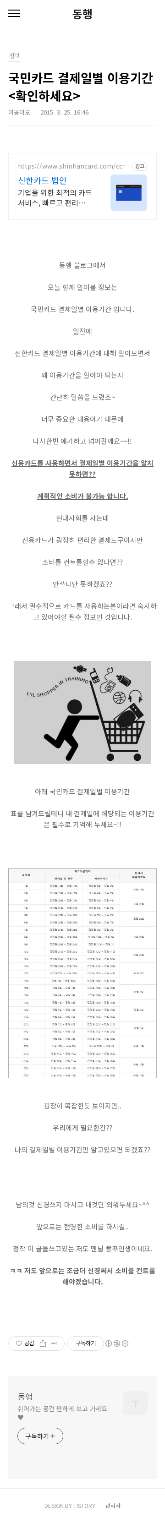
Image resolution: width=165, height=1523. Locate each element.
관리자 (113, 1505)
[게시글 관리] (54, 1343)
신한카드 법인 (42, 180)
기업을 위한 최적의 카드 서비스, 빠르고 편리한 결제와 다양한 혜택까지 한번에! (55, 197)
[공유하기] (43, 1343)
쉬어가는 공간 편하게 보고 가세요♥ (62, 1413)
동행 (82, 14)
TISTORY (84, 1505)
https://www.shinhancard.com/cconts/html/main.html (72, 166)
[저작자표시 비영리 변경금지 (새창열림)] (116, 1343)
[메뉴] (14, 14)
